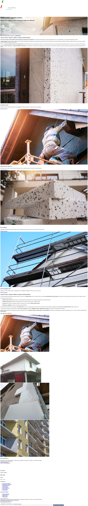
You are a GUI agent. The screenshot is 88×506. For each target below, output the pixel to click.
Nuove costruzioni (5, 487)
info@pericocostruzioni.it (4, 462)
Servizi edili (8, 9)
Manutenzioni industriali (6, 483)
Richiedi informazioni (3, 108)
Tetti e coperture (5, 489)
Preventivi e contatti (30, 9)
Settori (14, 9)
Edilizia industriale (5, 494)
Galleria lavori (21, 9)
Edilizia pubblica (5, 496)
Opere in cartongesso (5, 488)
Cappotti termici (5, 486)
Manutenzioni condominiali (6, 484)
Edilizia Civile (4, 495)
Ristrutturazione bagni (6, 485)
